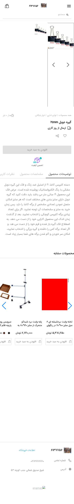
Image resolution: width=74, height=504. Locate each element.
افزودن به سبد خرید (56, 341)
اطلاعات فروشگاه (27, 450)
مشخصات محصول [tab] (31, 174)
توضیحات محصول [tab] (60, 174)
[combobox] (34, 15)
